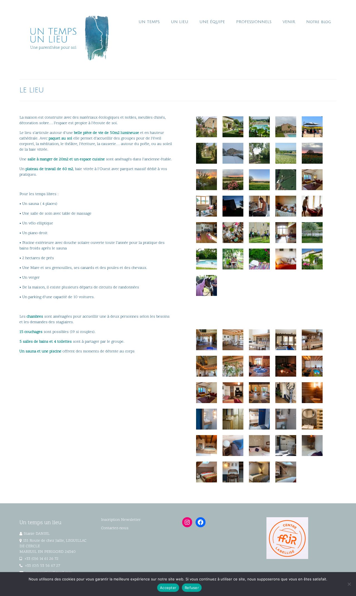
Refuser (192, 587)
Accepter (168, 587)
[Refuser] (349, 584)
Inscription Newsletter (121, 520)
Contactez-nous (114, 528)
